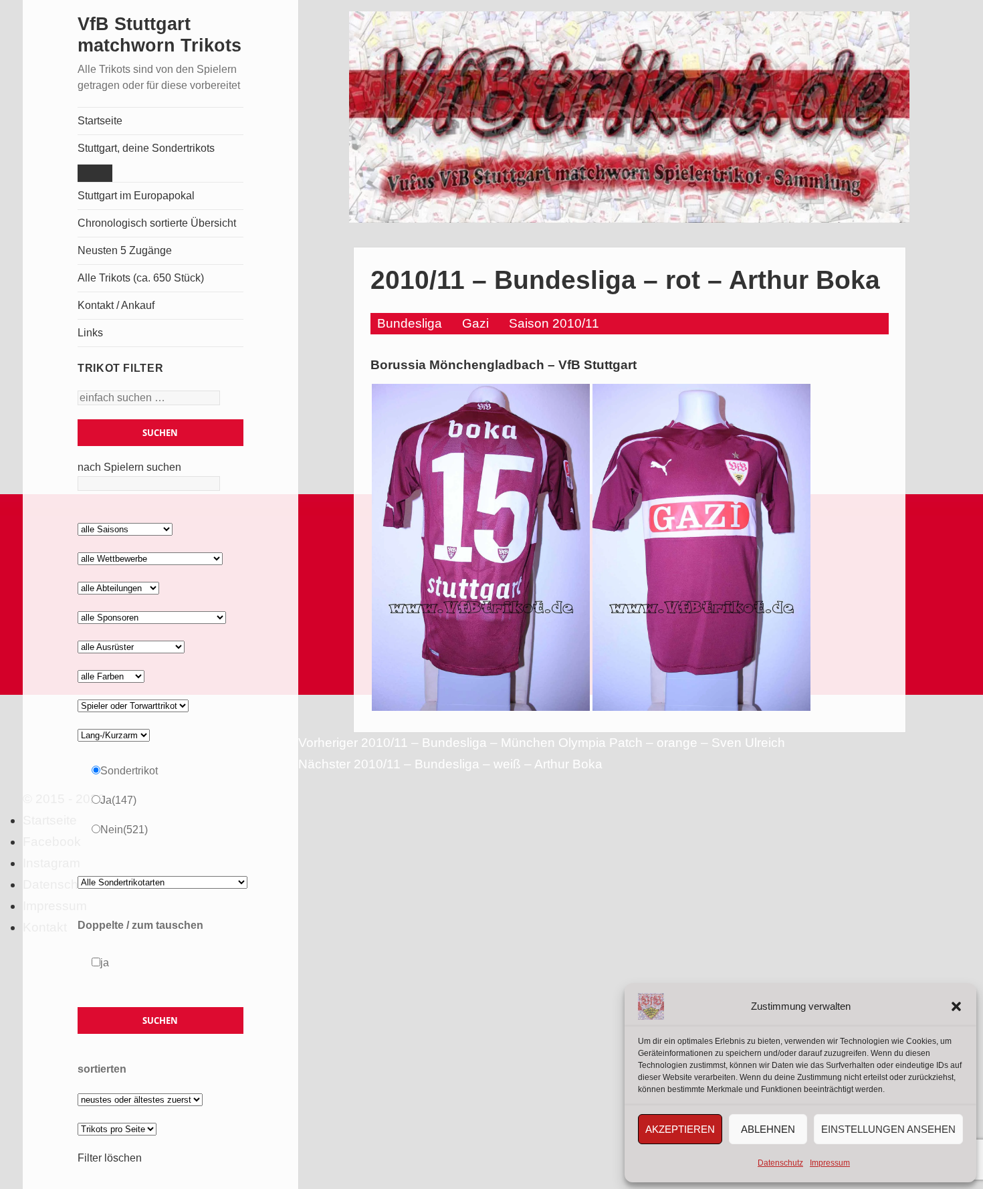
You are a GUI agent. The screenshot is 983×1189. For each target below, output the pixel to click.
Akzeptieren (680, 1129)
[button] (956, 1006)
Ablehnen (768, 1129)
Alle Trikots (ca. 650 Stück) (141, 278)
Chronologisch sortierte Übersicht (157, 223)
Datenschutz (780, 1163)
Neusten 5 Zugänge (125, 250)
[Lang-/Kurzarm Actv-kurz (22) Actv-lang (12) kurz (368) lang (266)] (114, 734)
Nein (124, 829)
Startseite (100, 120)
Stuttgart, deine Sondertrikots (146, 148)
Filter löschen (110, 1158)
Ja (118, 800)
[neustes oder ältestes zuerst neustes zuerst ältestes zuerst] (140, 1099)
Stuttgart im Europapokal (136, 195)
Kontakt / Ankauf (116, 305)
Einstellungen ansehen (888, 1129)
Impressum (830, 1163)
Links (90, 332)
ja (104, 962)
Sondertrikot (129, 770)
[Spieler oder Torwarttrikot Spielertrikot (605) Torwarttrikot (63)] (133, 705)
